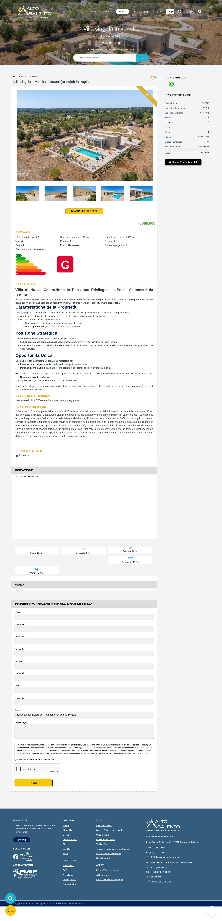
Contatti (158, 11)
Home (94, 11)
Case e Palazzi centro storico (110, 830)
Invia (33, 782)
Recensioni (68, 865)
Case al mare (102, 835)
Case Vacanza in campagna (109, 879)
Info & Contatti (70, 839)
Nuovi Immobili (103, 858)
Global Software (75, 903)
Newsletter (68, 875)
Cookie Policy (69, 884)
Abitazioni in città (104, 825)
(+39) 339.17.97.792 (161, 881)
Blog (146, 11)
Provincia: (19, 698)
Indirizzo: (19, 661)
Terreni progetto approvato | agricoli (113, 849)
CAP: (17, 685)
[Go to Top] (212, 911)
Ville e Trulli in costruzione (108, 853)
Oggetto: (18, 710)
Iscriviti (22, 840)
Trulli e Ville (101, 844)
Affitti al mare (102, 875)
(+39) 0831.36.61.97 (159, 852)
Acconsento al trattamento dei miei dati (35, 759)
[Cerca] (10, 898)
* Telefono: (19, 636)
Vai (142, 57)
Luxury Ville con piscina (107, 870)
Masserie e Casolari (105, 839)
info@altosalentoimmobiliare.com (165, 857)
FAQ (65, 870)
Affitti (135, 11)
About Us (108, 11)
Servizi (66, 835)
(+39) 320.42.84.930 (161, 872)
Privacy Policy (69, 879)
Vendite (122, 11)
